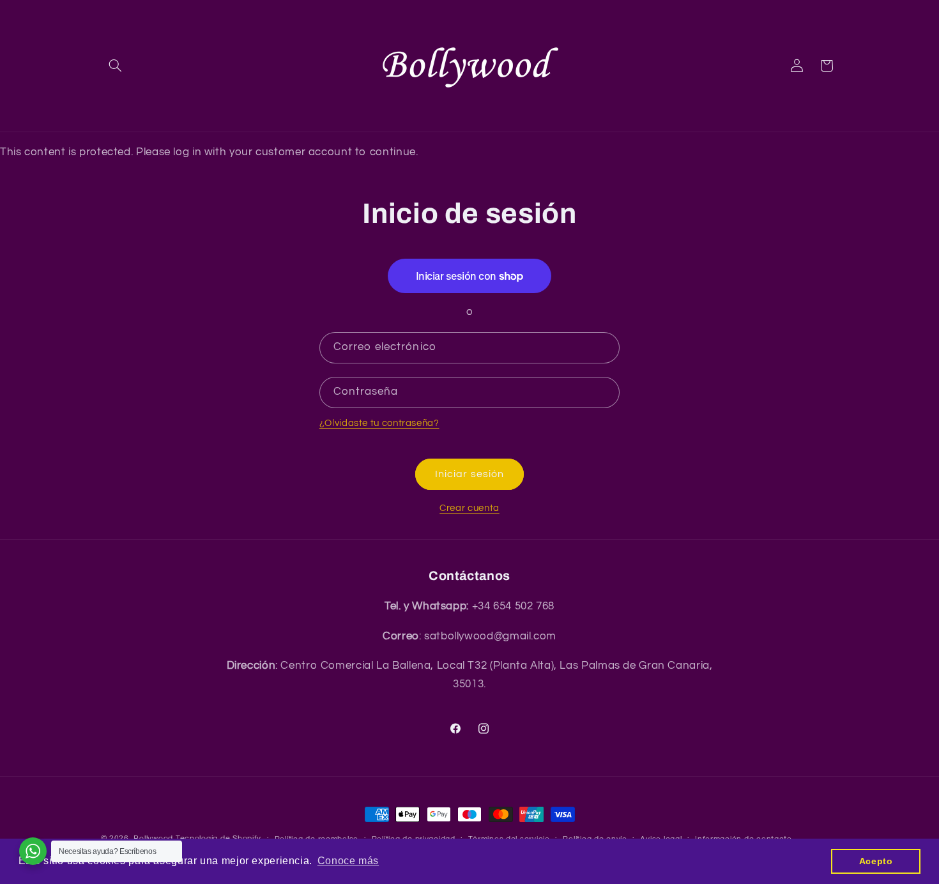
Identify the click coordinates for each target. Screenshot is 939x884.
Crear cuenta (469, 508)
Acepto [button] (876, 861)
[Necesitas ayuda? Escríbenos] (33, 851)
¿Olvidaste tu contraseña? (379, 423)
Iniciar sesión (469, 474)
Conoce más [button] (348, 860)
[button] (115, 65)
